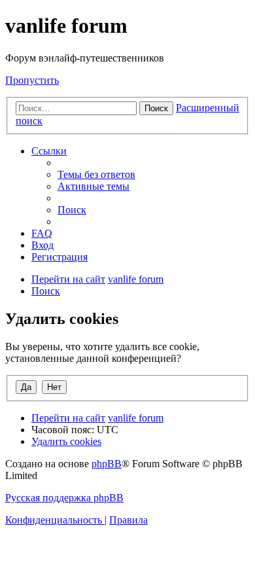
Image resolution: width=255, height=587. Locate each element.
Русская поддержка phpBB (64, 497)
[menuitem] (96, 174)
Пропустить (32, 80)
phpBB (107, 463)
